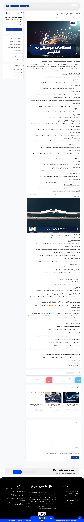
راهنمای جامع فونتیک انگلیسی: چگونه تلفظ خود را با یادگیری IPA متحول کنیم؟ (71, 406)
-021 (35, 518)
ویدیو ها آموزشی (18, 56)
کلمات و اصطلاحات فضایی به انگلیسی (17, 491)
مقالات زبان (59, 18)
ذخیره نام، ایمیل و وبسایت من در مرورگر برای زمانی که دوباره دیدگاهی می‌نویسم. (61, 453)
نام (78, 441)
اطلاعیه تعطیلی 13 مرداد (17, 76)
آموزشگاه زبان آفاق (59, 71)
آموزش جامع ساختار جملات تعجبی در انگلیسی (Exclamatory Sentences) (36, 406)
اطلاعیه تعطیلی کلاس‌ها (17, 69)
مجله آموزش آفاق (38, 6)
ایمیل (51, 441)
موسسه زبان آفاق (63, 6)
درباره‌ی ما (56, 6)
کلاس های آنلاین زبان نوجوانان (15, 41)
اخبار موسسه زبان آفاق (17, 53)
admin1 (65, 18)
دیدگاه (77, 425)
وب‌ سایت (77, 447)
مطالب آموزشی (70, 372)
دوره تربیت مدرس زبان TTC (16, 50)
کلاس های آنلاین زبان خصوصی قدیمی (14, 47)
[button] (7, 6)
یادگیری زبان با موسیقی (32, 318)
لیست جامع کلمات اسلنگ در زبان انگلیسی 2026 (15, 488)
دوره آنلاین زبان (48, 6)
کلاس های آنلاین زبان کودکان (16, 38)
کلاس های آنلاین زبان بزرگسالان (15, 44)
